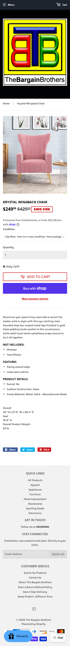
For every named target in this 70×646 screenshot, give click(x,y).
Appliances (35, 490)
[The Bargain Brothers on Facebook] (34, 610)
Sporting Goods (35, 508)
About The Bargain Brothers (35, 582)
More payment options (35, 299)
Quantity (8, 247)
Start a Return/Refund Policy (35, 587)
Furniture (35, 494)
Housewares (35, 504)
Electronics (35, 513)
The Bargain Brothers (38, 620)
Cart (64, 5)
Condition (9, 229)
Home (6, 103)
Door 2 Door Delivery (35, 592)
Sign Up (58, 554)
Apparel (35, 485)
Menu (11, 5)
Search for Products (35, 573)
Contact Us (35, 578)
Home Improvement (35, 499)
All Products (35, 480)
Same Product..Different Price (35, 597)
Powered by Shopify (34, 624)
